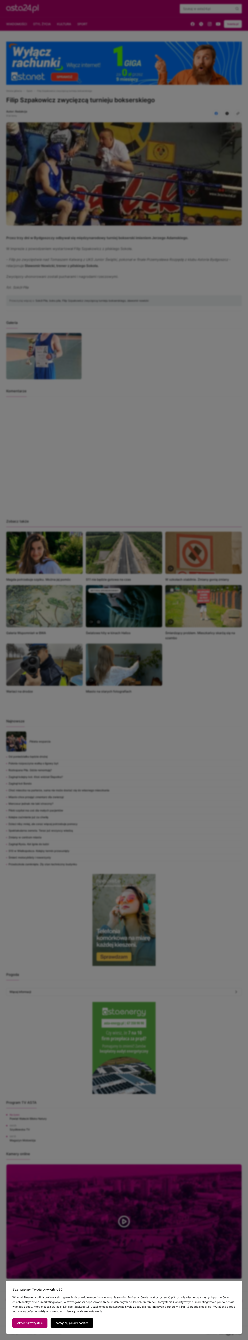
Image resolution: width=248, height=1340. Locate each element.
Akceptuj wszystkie (30, 1323)
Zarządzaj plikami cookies (72, 1323)
